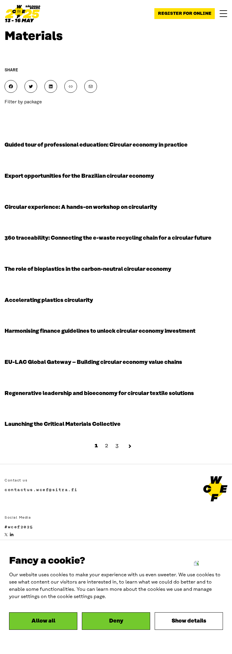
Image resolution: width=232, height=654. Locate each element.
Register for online (184, 13)
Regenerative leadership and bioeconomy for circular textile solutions (99, 393)
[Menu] (223, 13)
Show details (189, 621)
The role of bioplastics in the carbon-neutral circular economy (88, 269)
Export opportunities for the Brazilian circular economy (79, 176)
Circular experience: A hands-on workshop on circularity (81, 207)
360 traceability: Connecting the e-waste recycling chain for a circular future (108, 238)
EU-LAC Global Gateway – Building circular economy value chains (93, 362)
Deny (116, 621)
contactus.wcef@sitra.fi (41, 489)
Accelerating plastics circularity (49, 300)
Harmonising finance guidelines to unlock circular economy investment (100, 331)
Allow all (43, 621)
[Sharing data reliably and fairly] (22, 13)
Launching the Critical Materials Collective (63, 424)
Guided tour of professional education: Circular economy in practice (96, 145)
